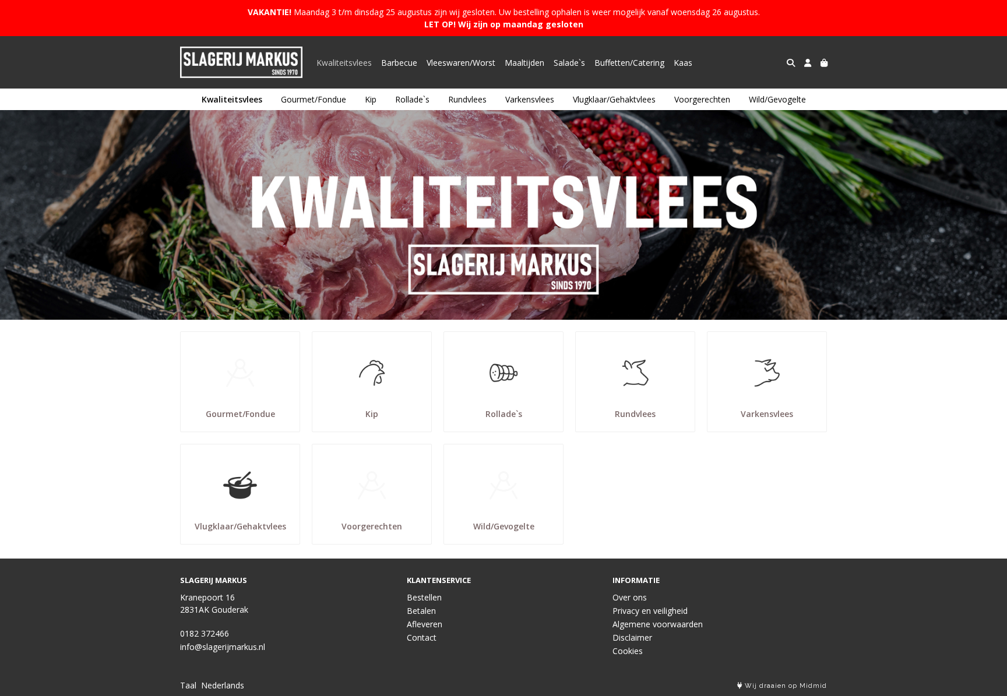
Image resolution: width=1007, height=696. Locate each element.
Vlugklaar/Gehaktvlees (614, 99)
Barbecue (399, 62)
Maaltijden (524, 62)
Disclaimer (632, 637)
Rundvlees (467, 99)
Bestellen (424, 597)
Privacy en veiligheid (650, 610)
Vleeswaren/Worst (461, 62)
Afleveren (424, 624)
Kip (370, 99)
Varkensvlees (529, 99)
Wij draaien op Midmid (784, 686)
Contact (421, 637)
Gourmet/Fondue (313, 99)
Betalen (421, 610)
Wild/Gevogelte (777, 99)
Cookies (627, 650)
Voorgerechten (702, 99)
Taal (188, 685)
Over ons (629, 597)
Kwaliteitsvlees (344, 62)
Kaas (683, 62)
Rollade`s (412, 99)
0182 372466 (204, 633)
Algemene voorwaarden (657, 624)
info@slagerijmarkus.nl (222, 646)
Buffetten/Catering (629, 62)
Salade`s (569, 62)
